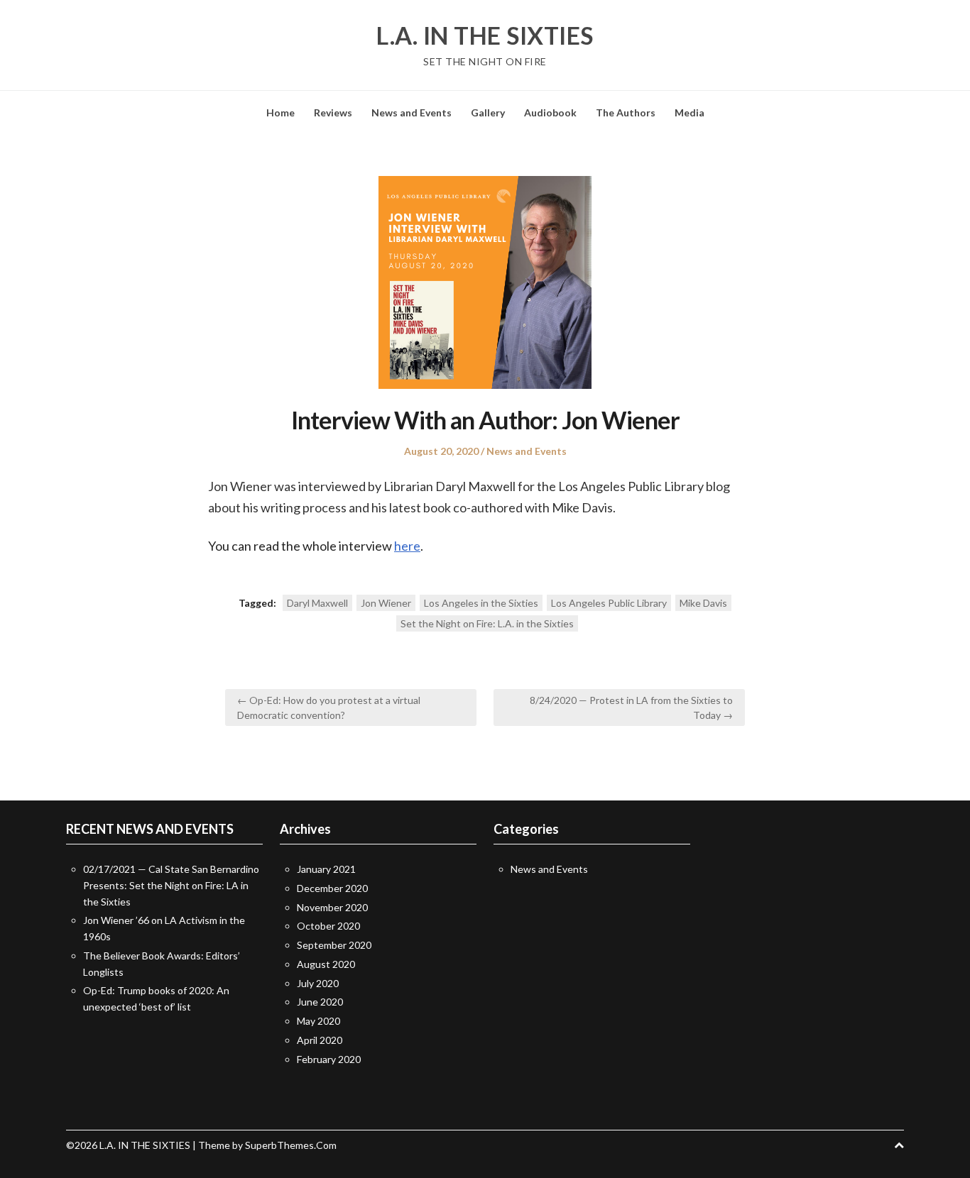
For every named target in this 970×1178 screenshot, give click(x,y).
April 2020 (319, 1040)
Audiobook (550, 112)
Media (689, 112)
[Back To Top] (899, 1145)
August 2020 (326, 964)
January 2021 (326, 869)
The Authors (625, 112)
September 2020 (334, 945)
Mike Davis (703, 603)
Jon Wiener (386, 603)
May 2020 (318, 1021)
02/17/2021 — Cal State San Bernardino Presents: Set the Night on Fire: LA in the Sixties (171, 885)
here (407, 546)
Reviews (333, 112)
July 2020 (318, 983)
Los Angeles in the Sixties (481, 603)
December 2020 (332, 888)
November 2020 (332, 907)
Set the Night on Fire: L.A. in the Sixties (487, 623)
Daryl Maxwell (317, 603)
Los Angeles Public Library (609, 603)
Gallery (488, 112)
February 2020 (329, 1059)
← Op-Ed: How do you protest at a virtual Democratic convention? (328, 707)
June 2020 (320, 1002)
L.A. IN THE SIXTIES (485, 35)
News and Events (411, 112)
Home (280, 112)
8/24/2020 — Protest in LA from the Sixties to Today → (631, 707)
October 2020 (328, 926)
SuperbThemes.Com (291, 1145)
